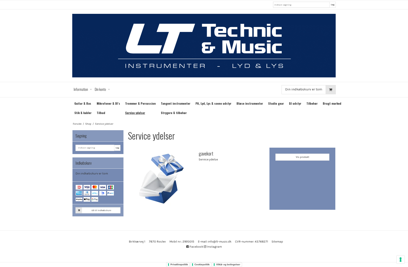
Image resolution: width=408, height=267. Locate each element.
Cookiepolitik (202, 264)
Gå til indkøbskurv (101, 210)
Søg (332, 4)
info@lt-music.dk (219, 241)
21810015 (188, 241)
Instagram (214, 246)
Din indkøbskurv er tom (303, 89)
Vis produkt (302, 157)
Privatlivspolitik (179, 264)
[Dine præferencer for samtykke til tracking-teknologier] (401, 260)
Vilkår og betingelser (228, 264)
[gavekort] (161, 180)
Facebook (196, 246)
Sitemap (277, 241)
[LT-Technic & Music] (204, 45)
